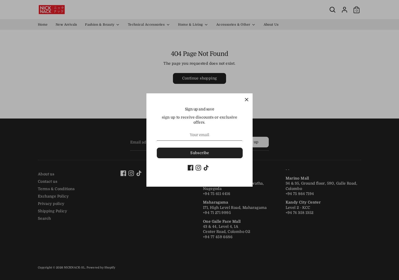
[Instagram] (198, 167)
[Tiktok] (206, 167)
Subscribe (199, 153)
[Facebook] (190, 167)
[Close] (247, 99)
